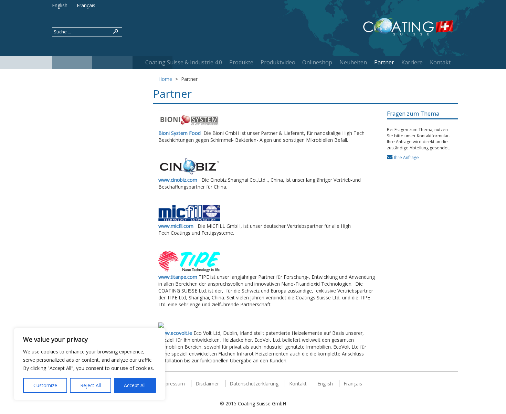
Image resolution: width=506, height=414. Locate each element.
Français (86, 5)
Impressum (172, 383)
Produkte (241, 62)
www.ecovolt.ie (175, 333)
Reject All (90, 385)
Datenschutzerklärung (254, 383)
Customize (45, 385)
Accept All (135, 385)
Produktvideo (278, 62)
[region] (89, 364)
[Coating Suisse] (408, 27)
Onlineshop (317, 62)
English (59, 5)
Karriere (412, 62)
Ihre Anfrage (406, 157)
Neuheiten (353, 62)
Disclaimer (207, 383)
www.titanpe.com (177, 277)
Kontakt (440, 62)
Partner (384, 62)
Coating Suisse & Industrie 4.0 (183, 62)
